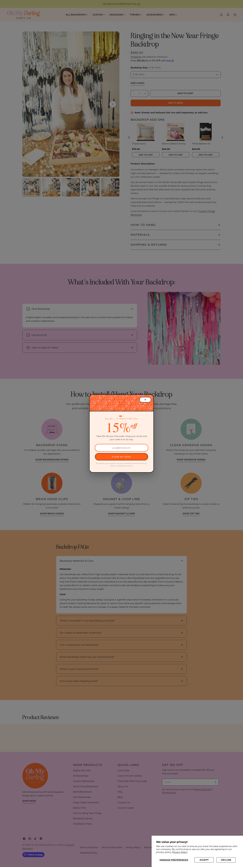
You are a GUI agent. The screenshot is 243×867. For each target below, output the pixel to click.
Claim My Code (121, 457)
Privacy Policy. (180, 852)
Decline (226, 860)
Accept (204, 860)
